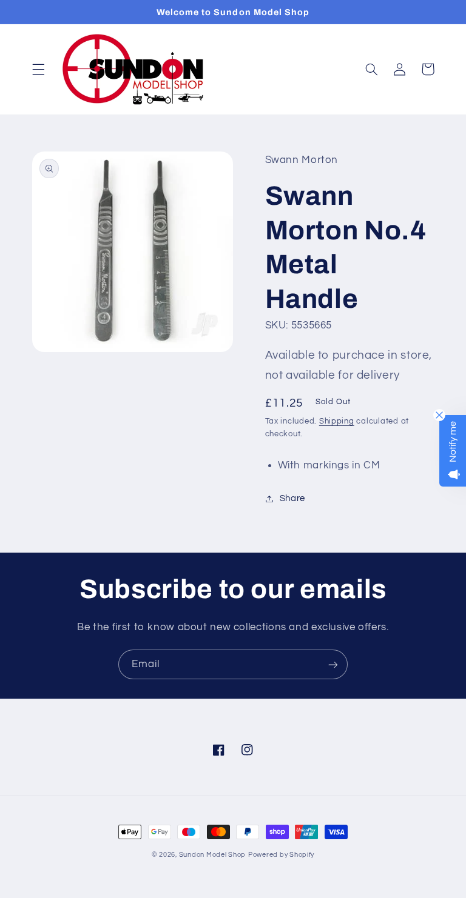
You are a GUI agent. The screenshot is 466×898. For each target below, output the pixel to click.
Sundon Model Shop (212, 854)
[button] (38, 69)
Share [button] (292, 498)
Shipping (336, 421)
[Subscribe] (333, 664)
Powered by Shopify (281, 854)
